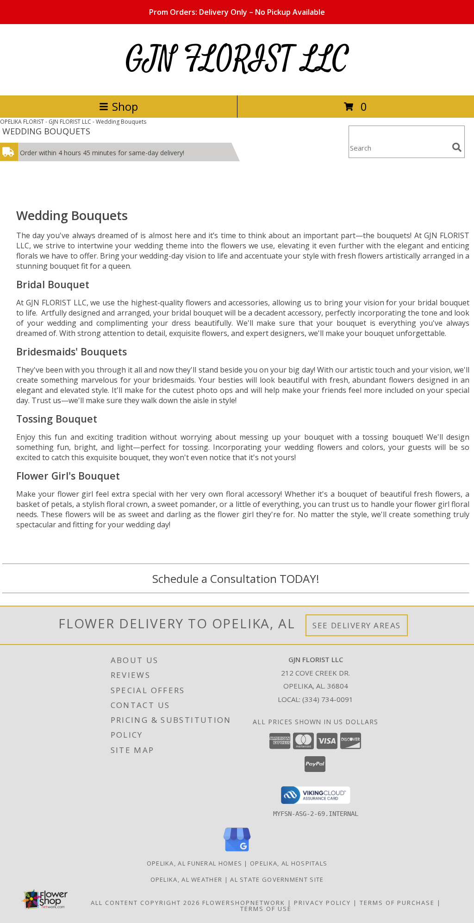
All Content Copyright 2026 (145, 902)
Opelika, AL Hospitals (288, 863)
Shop (125, 106)
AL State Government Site (277, 879)
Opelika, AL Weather (186, 879)
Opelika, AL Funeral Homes (195, 863)
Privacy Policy (322, 902)
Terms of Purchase (397, 902)
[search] (456, 147)
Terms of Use (266, 908)
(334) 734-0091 (327, 699)
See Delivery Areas (356, 625)
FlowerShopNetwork (243, 902)
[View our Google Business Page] (237, 851)
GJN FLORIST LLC (237, 59)
